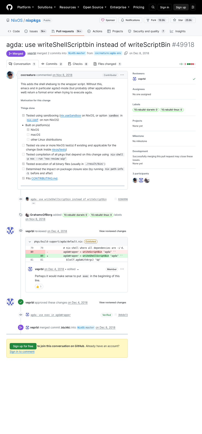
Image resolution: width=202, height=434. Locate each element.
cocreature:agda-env (108, 53)
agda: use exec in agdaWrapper (51, 315)
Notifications (133, 20)
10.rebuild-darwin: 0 (75, 214)
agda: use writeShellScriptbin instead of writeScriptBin (69, 199)
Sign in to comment (22, 351)
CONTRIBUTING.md (44, 178)
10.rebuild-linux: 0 (101, 214)
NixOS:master (76, 53)
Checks (82, 63)
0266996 (123, 199)
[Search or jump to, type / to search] (152, 7)
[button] (122, 74)
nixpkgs (33, 20)
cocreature (28, 75)
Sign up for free (23, 346)
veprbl (31, 53)
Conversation (26, 63)
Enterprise (118, 7)
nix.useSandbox (70, 115)
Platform (24, 7)
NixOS (17, 20)
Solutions (45, 7)
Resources (68, 7)
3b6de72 (123, 315)
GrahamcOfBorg (41, 214)
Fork (158, 20)
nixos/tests (59, 149)
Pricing (138, 7)
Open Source (93, 7)
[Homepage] (9, 7)
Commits (55, 63)
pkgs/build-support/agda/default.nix (58, 241)
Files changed (111, 63)
